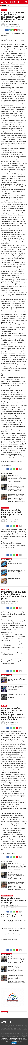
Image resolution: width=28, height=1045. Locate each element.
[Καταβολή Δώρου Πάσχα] (4, 581)
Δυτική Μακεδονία (13, 24)
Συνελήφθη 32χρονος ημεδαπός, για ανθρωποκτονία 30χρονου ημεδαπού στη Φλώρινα (17, 696)
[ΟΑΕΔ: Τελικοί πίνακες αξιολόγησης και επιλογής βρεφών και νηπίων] (4, 564)
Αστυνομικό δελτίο (14, 668)
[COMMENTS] (21, 30)
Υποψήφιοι (8, 465)
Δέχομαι (14, 1043)
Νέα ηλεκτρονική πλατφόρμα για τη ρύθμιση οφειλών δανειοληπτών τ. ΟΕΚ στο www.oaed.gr (16, 572)
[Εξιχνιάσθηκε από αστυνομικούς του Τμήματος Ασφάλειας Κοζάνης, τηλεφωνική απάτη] (4, 689)
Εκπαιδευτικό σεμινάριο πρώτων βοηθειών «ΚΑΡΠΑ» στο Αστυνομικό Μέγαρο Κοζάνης (16, 679)
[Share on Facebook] (6, 30)
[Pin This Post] (15, 30)
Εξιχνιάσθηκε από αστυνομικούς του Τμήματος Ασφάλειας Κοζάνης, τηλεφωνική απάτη (16, 688)
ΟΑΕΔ (11, 552)
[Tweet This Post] (9, 30)
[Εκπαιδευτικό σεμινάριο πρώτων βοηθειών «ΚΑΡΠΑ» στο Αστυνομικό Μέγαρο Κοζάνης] (4, 680)
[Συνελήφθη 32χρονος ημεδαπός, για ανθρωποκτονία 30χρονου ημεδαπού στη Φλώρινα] (4, 697)
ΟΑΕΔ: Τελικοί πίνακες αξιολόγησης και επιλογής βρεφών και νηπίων (17, 562)
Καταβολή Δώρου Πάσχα (14, 578)
